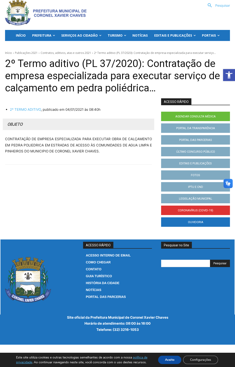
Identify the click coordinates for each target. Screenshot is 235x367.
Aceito (169, 360)
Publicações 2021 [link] (26, 53)
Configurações (200, 360)
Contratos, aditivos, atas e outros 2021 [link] (66, 53)
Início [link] (8, 53)
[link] (229, 75)
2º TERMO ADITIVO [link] (25, 109)
